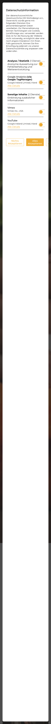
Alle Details (14, 85)
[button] (41, 64)
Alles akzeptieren (35, 142)
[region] (25, 95)
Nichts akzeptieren (15, 142)
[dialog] (25, 362)
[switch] (40, 63)
